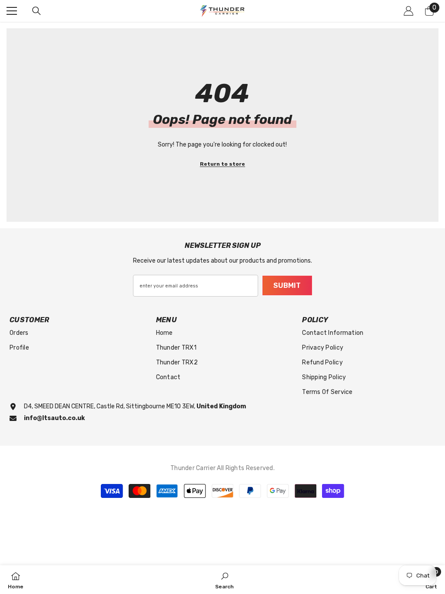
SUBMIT (287, 285)
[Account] (408, 11)
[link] (224, 579)
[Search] (36, 11)
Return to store (222, 164)
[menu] (12, 11)
